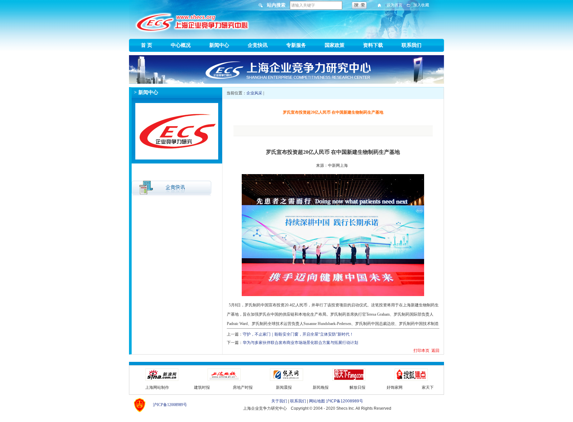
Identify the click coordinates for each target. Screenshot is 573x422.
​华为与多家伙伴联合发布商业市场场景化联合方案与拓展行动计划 (300, 342)
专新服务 (296, 45)
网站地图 (317, 401)
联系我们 (411, 45)
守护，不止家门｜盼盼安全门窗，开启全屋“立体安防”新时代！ (298, 334)
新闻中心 (219, 45)
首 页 (146, 45)
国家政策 (335, 45)
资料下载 (373, 45)
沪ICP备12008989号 (170, 404)
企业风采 (254, 93)
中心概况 (181, 45)
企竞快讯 (258, 45)
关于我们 (279, 401)
